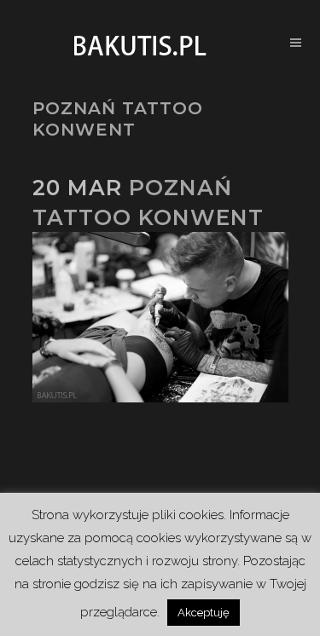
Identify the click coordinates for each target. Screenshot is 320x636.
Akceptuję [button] (203, 612)
